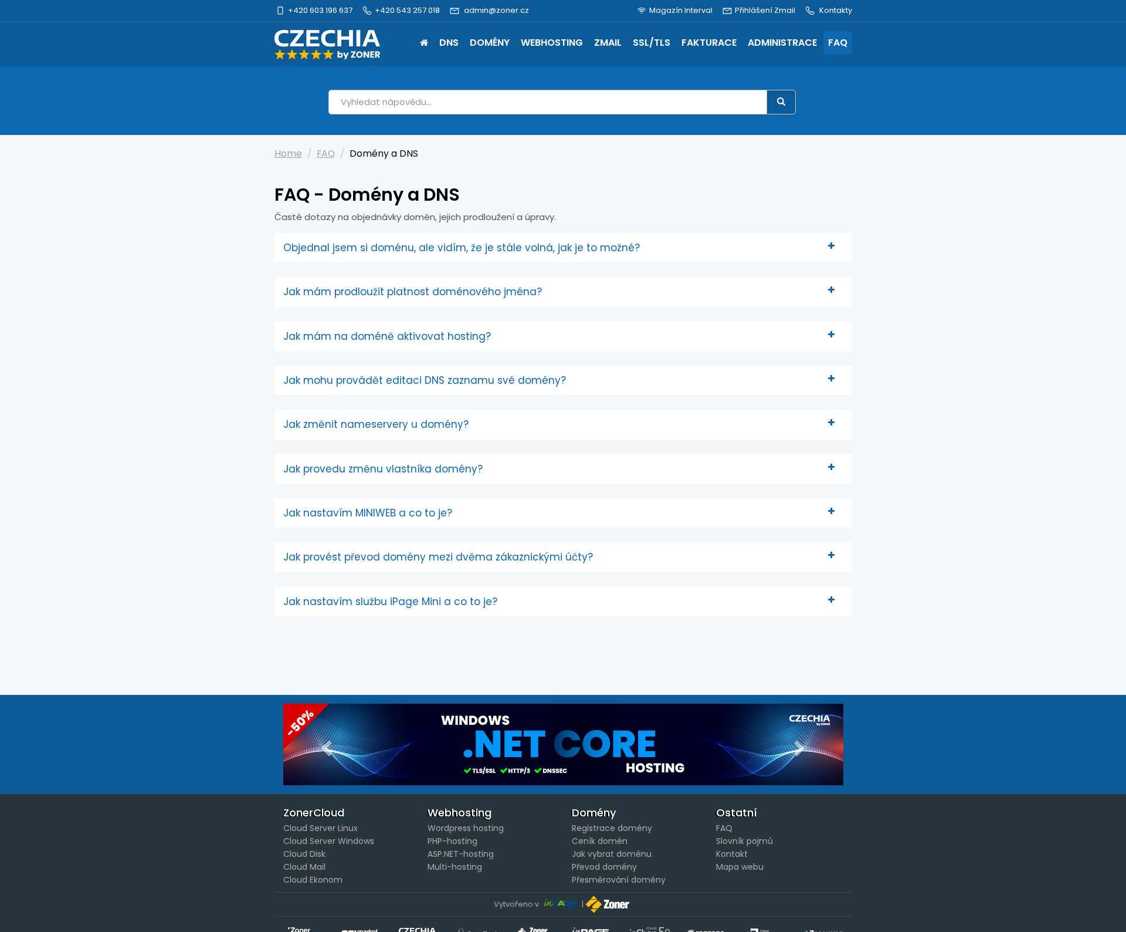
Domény (490, 42)
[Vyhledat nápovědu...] (781, 102)
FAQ (837, 42)
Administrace (782, 42)
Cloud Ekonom (312, 880)
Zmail (608, 42)
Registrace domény (612, 828)
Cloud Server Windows (328, 841)
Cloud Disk (304, 854)
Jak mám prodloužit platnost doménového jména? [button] (412, 292)
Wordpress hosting (466, 828)
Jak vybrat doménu (612, 854)
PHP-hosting (452, 841)
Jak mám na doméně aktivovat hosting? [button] (387, 336)
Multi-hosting (455, 867)
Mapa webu (740, 867)
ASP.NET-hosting (461, 854)
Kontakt (732, 854)
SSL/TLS (651, 42)
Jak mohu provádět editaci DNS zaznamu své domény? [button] (424, 380)
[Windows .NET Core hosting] (563, 744)
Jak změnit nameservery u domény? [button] (376, 424)
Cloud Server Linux (320, 828)
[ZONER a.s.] (608, 904)
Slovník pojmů (744, 841)
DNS (449, 42)
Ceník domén (600, 841)
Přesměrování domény (619, 880)
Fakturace (709, 42)
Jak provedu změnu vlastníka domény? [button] (383, 469)
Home (424, 44)
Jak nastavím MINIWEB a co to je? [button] (367, 513)
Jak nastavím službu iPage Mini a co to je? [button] (390, 602)
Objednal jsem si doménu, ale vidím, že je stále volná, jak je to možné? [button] (461, 248)
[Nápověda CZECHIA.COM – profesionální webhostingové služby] (327, 44)
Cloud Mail (304, 867)
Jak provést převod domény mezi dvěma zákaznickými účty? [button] (438, 557)
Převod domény (604, 867)
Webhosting (552, 42)
